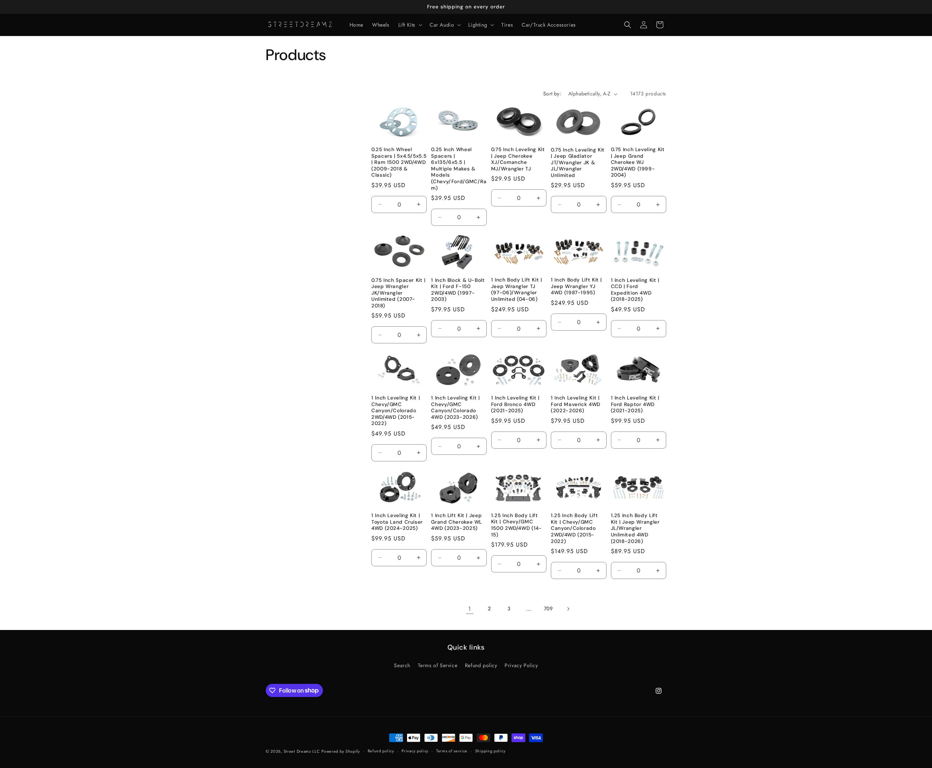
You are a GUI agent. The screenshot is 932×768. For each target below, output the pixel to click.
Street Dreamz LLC (302, 751)
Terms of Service (438, 665)
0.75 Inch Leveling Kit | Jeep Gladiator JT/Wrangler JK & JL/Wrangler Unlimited (578, 162)
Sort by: (552, 93)
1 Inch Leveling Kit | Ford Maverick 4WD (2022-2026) (575, 404)
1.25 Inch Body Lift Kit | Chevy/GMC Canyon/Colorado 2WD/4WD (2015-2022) (574, 528)
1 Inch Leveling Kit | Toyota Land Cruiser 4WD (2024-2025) (397, 521)
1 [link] (469, 608)
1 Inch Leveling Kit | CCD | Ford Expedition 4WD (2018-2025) (635, 290)
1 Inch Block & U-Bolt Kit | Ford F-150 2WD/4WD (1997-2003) (458, 290)
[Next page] (568, 609)
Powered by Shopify (340, 751)
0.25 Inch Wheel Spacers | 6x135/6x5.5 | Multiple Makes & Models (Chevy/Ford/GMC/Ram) (458, 168)
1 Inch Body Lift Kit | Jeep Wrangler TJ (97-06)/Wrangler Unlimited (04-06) (516, 289)
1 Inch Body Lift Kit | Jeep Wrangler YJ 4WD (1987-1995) (576, 286)
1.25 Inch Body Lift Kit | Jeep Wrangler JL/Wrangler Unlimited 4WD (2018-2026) (635, 528)
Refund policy (481, 665)
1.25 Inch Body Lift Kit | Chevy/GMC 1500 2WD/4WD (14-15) (516, 525)
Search (402, 665)
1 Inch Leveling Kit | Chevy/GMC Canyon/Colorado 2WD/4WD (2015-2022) (395, 410)
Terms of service (451, 751)
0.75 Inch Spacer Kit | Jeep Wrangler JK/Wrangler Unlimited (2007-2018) (398, 293)
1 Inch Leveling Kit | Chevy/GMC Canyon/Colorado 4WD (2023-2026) (455, 407)
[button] (409, 24)
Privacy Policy (521, 665)
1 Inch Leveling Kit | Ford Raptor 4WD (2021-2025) (635, 404)
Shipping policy (490, 751)
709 (548, 608)
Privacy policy (415, 751)
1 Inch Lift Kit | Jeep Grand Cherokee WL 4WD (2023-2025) (456, 521)
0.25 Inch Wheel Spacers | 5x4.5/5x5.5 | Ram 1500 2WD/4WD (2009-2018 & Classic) (398, 162)
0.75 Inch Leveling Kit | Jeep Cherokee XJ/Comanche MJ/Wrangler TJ (518, 159)
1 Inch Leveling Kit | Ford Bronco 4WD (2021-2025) (515, 404)
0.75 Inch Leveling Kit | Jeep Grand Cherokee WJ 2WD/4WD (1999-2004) (638, 162)
